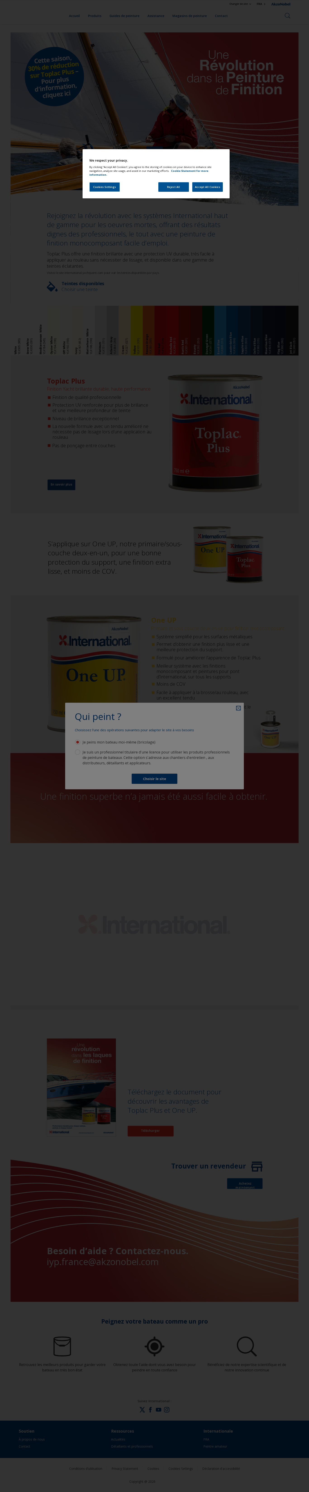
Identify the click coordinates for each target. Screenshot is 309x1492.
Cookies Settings (104, 187)
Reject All (173, 187)
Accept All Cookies (207, 187)
